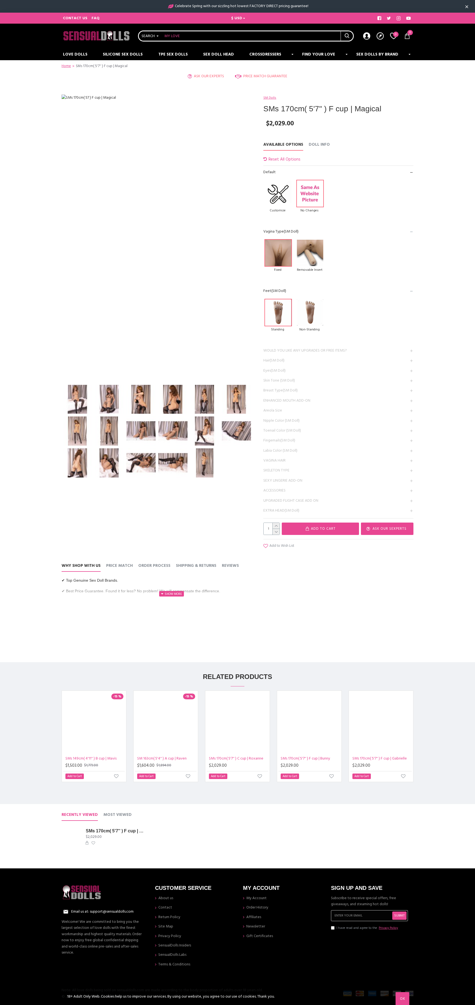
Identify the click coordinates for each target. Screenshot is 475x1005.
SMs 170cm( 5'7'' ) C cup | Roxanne (236, 758)
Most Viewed (117, 815)
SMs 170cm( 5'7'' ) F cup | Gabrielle (379, 758)
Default (269, 172)
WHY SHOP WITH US (81, 565)
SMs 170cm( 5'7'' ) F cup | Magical (114, 831)
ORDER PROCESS (154, 565)
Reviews (230, 565)
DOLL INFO (319, 144)
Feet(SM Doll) (274, 291)
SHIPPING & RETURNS (196, 565)
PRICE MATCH (119, 565)
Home (66, 65)
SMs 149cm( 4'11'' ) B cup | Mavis (91, 758)
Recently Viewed (80, 815)
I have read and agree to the (367, 928)
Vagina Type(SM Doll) (281, 231)
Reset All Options (284, 159)
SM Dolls (269, 97)
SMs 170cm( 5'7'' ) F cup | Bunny (305, 758)
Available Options (283, 144)
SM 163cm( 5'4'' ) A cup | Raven (162, 758)
